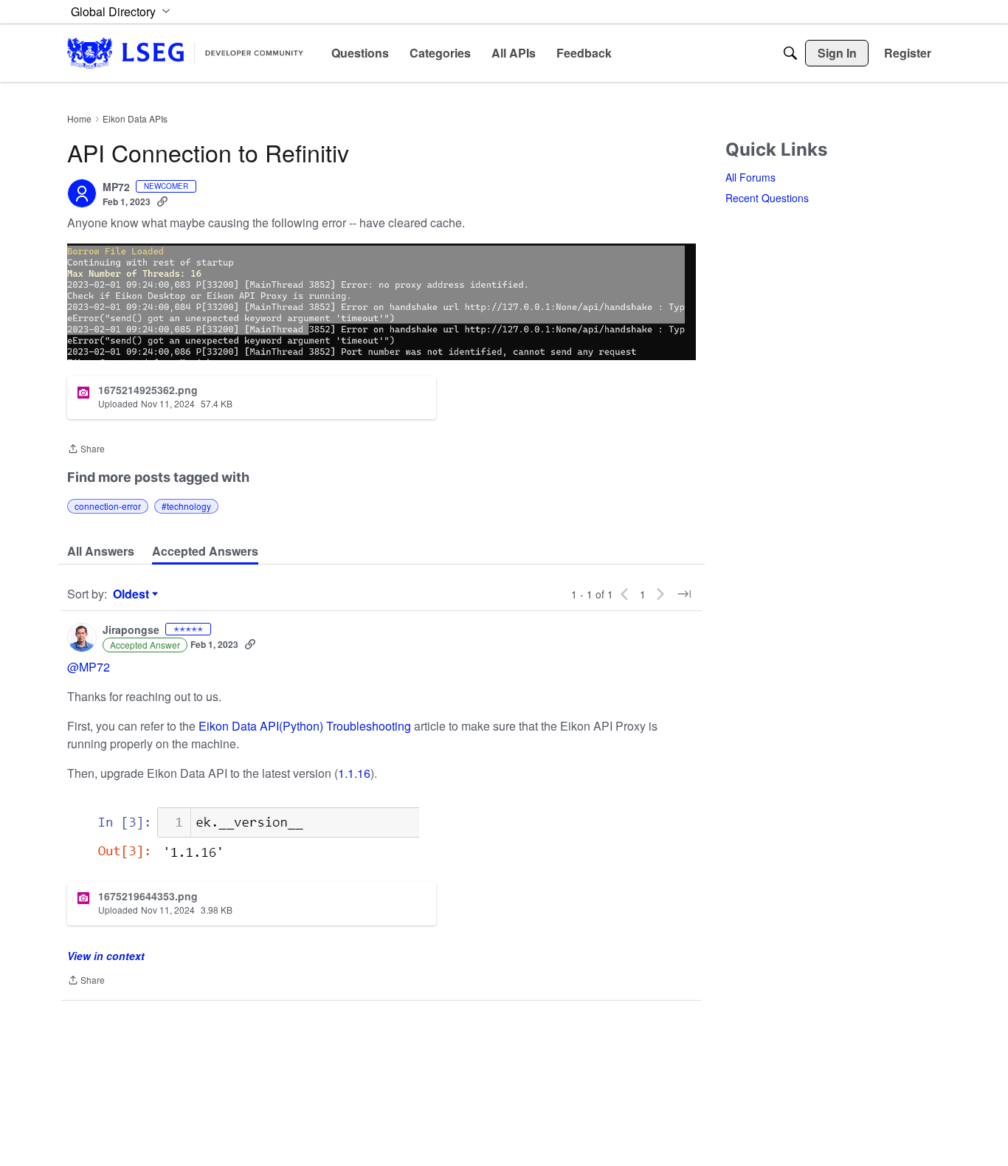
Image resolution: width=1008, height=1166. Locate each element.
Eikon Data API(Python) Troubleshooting (305, 725)
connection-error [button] (108, 506)
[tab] (100, 551)
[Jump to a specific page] (684, 594)
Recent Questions (767, 197)
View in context (106, 955)
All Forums (750, 177)
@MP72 (88, 666)
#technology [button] (186, 506)
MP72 (116, 187)
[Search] (790, 53)
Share (86, 450)
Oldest (133, 594)
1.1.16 (354, 773)
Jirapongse (131, 630)
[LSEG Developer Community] (185, 53)
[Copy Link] (162, 201)
